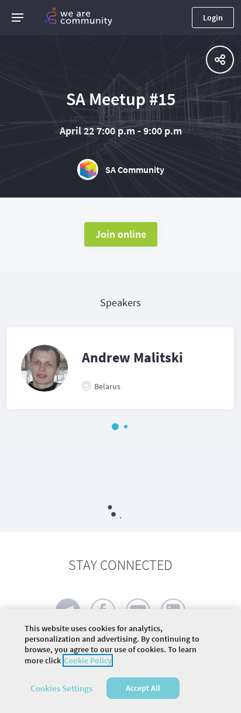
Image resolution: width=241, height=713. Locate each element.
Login (213, 17)
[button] (17, 17)
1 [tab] (115, 426)
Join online (120, 234)
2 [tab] (125, 426)
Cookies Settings (61, 688)
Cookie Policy (88, 660)
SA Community (134, 169)
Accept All (143, 688)
